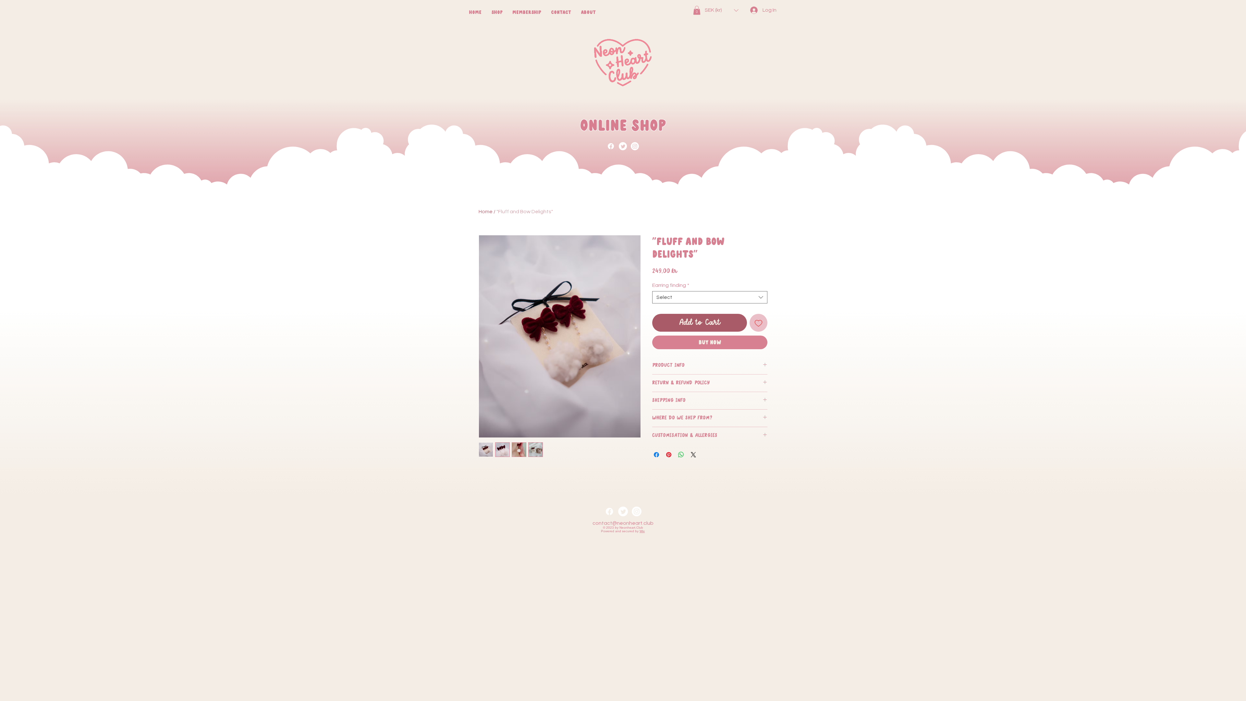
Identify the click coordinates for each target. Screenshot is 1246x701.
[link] (697, 10)
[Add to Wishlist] (758, 323)
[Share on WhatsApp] (681, 455)
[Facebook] (611, 146)
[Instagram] (635, 146)
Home (486, 211)
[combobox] (709, 297)
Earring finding (670, 285)
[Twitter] (623, 146)
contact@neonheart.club (623, 523)
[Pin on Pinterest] (669, 455)
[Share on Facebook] (656, 455)
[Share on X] (693, 455)
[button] (722, 10)
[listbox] (722, 10)
